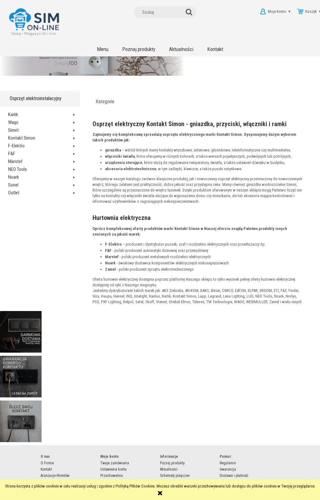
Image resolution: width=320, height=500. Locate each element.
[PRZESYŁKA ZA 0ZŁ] (21, 331)
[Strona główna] (33, 22)
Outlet (13, 193)
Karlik (13, 114)
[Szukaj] (190, 12)
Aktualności (169, 469)
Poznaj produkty (172, 463)
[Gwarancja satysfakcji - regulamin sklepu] (21, 376)
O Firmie (47, 463)
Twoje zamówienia (114, 463)
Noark (13, 177)
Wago (13, 122)
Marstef (15, 161)
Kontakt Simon (21, 138)
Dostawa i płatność (234, 475)
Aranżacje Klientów (55, 475)
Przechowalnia (111, 475)
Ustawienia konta (113, 469)
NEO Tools (17, 169)
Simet (13, 130)
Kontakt (46, 469)
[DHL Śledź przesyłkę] (21, 421)
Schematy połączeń (175, 475)
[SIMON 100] (160, 72)
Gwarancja (228, 469)
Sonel (13, 185)
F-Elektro (16, 146)
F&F (11, 153)
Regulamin (228, 463)
